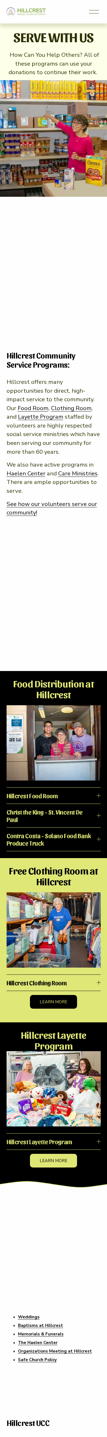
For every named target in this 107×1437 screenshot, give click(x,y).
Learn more (53, 1002)
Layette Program (40, 417)
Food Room (33, 408)
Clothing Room (71, 408)
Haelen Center (26, 473)
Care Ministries (78, 473)
